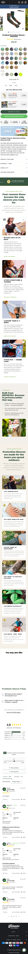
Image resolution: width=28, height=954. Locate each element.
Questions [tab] (17, 776)
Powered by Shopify (14, 952)
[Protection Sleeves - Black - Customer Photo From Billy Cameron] (11, 744)
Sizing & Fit (4, 167)
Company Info (13, 936)
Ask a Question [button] (15, 771)
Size (14, 82)
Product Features (7, 159)
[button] (22, 799)
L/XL (16, 85)
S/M (11, 85)
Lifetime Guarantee (7, 172)
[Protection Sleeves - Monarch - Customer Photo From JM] (22, 744)
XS (6, 85)
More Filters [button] (16, 781)
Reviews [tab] (5, 776)
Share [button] (5, 799)
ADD (24, 95)
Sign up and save (13, 940)
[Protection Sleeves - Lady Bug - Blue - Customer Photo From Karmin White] (5, 748)
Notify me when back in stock (14, 116)
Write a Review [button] (15, 768)
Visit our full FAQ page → (14, 712)
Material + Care (6, 163)
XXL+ (21, 85)
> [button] (19, 916)
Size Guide (12, 79)
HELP (13, 932)
